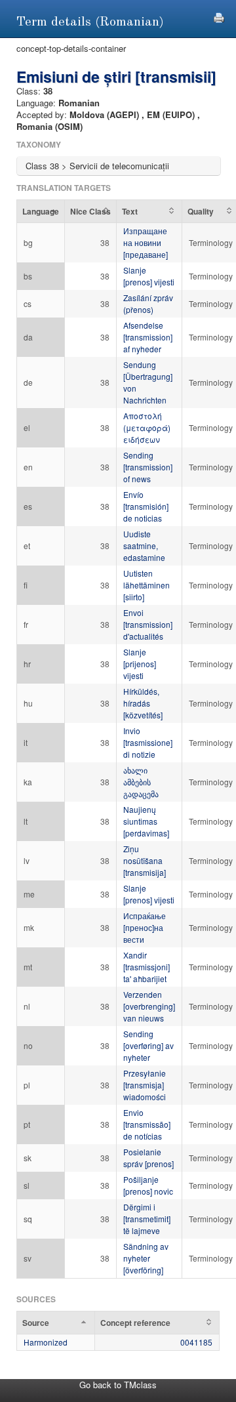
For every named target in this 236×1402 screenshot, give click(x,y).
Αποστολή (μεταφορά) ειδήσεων (146, 427)
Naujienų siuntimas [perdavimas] (146, 821)
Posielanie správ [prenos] (148, 1157)
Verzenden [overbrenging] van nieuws (149, 1006)
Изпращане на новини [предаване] (145, 242)
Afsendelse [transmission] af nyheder (147, 337)
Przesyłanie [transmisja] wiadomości (144, 1084)
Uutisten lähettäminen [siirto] (146, 584)
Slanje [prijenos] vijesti (139, 663)
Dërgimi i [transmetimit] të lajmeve (146, 1218)
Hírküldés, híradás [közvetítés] (143, 703)
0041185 (196, 1342)
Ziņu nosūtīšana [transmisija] (144, 860)
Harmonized (46, 1342)
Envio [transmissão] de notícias (146, 1124)
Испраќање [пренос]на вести (144, 927)
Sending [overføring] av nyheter (148, 1045)
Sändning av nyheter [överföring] (145, 1258)
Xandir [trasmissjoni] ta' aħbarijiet (146, 966)
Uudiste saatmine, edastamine (144, 545)
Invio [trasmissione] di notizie (147, 742)
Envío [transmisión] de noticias (145, 506)
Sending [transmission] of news (147, 466)
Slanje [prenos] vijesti (148, 275)
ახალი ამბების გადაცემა (141, 781)
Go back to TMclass (118, 1384)
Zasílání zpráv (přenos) (148, 303)
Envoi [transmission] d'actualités (147, 624)
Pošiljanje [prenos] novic (148, 1185)
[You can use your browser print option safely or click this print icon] (219, 16)
